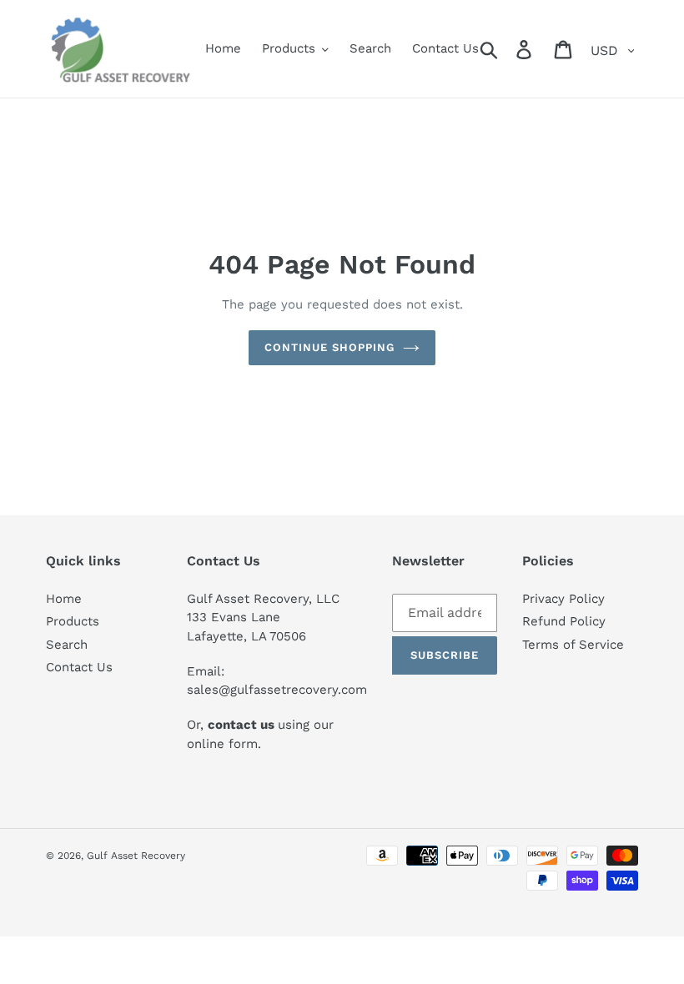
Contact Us (79, 667)
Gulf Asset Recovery (136, 855)
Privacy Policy (563, 598)
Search (67, 644)
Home (64, 598)
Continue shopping (329, 347)
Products (72, 621)
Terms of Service (573, 644)
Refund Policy (564, 621)
